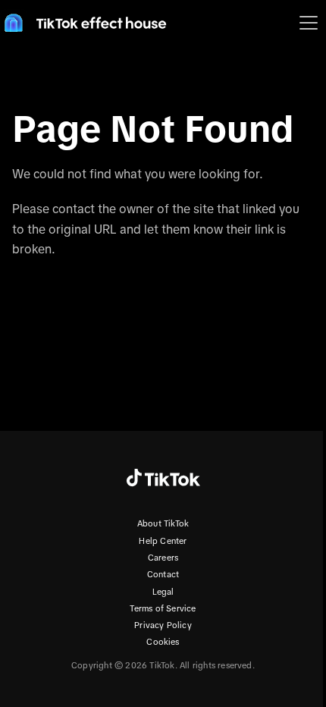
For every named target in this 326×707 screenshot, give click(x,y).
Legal (163, 591)
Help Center (163, 540)
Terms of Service (163, 608)
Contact (163, 574)
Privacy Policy (163, 625)
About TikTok (163, 523)
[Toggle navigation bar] (308, 22)
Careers (163, 557)
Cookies (162, 641)
